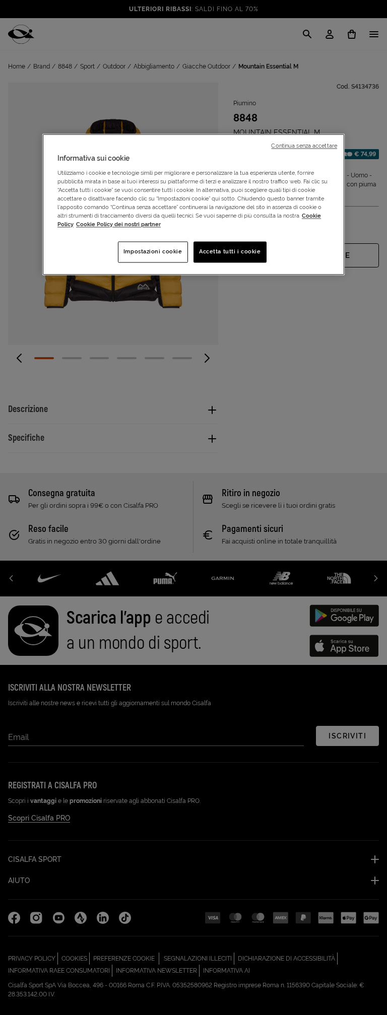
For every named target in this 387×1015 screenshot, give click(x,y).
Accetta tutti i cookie (230, 251)
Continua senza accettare (304, 146)
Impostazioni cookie (152, 251)
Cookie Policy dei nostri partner (118, 224)
